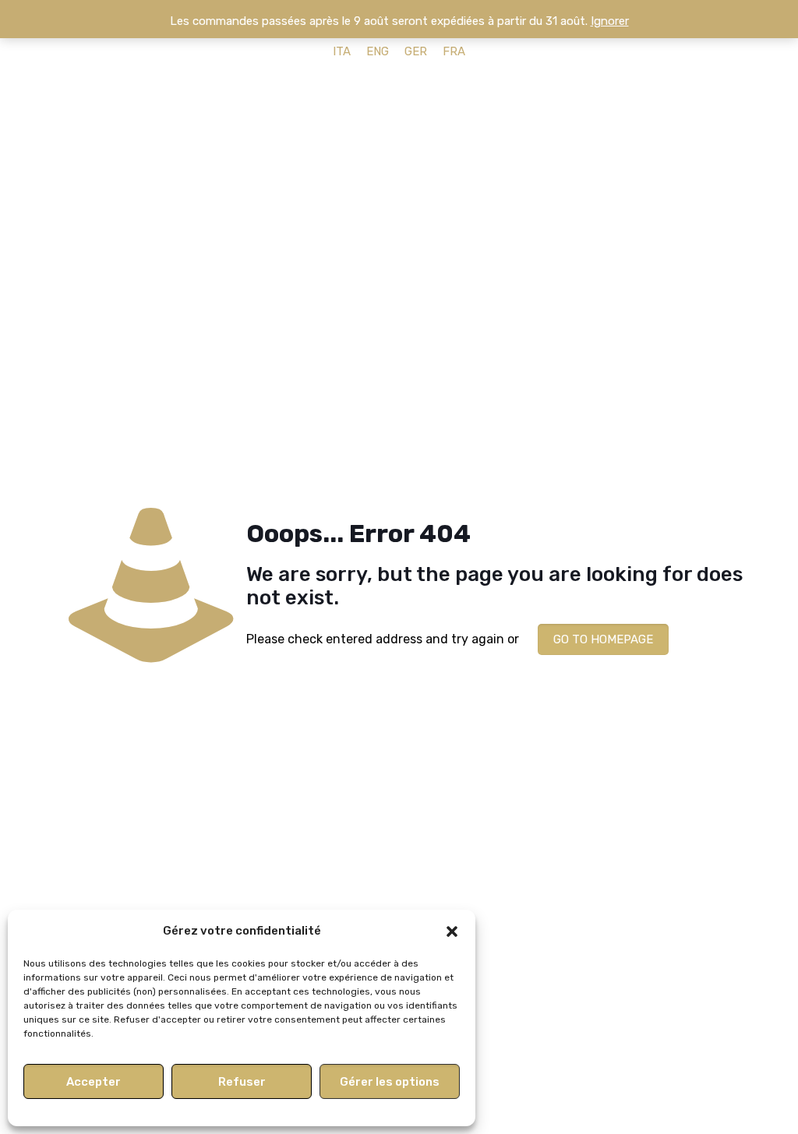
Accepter (93, 1082)
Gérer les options (390, 1082)
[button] (452, 931)
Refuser (242, 1082)
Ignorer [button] (610, 21)
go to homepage (603, 639)
